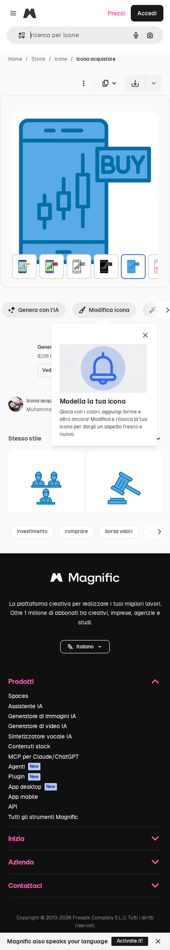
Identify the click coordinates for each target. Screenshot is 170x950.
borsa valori (118, 531)
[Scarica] (135, 83)
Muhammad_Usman (49, 409)
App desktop (31, 786)
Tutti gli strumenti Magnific (43, 817)
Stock (38, 59)
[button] (85, 646)
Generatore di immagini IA (42, 716)
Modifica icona (109, 310)
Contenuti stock (29, 746)
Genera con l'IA (38, 310)
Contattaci (25, 885)
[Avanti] (159, 531)
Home (15, 59)
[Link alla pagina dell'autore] (15, 405)
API (12, 806)
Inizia (16, 838)
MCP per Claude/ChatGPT (43, 756)
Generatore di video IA (37, 726)
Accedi (147, 13)
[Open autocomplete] (18, 35)
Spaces (18, 696)
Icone (60, 59)
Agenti (23, 766)
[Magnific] (85, 579)
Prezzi (116, 13)
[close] (145, 335)
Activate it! (130, 941)
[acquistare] (24, 266)
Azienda (21, 861)
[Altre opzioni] (83, 83)
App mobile (23, 796)
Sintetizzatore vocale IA (40, 736)
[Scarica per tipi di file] (110, 83)
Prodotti (21, 681)
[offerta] (124, 488)
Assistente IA (25, 706)
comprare (76, 531)
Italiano (85, 646)
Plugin (23, 776)
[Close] (158, 941)
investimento (32, 531)
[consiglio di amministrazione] (46, 488)
